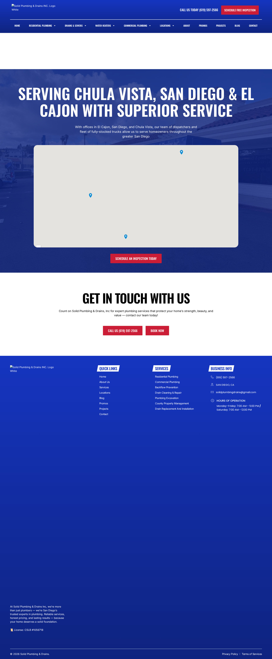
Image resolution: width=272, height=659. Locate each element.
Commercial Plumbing (135, 25)
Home (17, 25)
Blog (237, 25)
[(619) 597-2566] (212, 376)
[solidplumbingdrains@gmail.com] (212, 392)
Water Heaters (103, 25)
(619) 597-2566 (225, 377)
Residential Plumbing (40, 25)
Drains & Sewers (74, 25)
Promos (203, 25)
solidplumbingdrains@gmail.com (236, 392)
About (186, 25)
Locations (165, 25)
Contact (253, 25)
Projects (221, 25)
